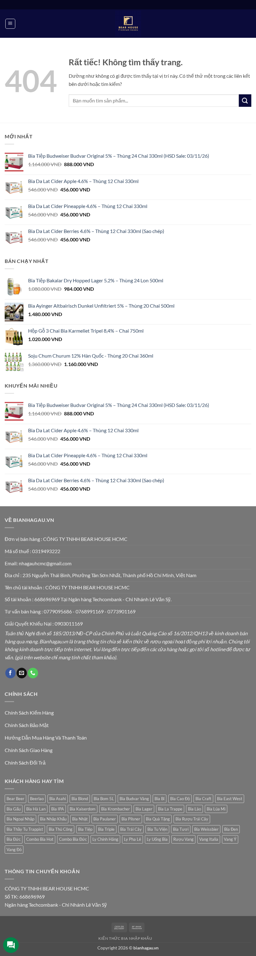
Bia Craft (203, 798)
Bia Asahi (57, 798)
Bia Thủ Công (60, 829)
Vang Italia (208, 839)
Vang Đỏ (14, 849)
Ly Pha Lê (132, 839)
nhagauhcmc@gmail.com (45, 563)
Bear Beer (15, 798)
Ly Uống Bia (157, 839)
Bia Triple (106, 829)
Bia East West (229, 798)
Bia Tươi (181, 829)
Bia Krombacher (115, 808)
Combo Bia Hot (39, 839)
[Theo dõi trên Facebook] (10, 673)
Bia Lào (194, 808)
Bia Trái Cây (131, 829)
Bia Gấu (14, 808)
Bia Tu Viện (157, 829)
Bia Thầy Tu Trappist (25, 829)
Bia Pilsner (130, 818)
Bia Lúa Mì (216, 808)
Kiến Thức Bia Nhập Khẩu (125, 938)
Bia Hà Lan (36, 808)
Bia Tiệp (85, 829)
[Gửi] (245, 100)
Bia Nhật (80, 818)
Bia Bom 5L (104, 798)
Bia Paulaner (104, 818)
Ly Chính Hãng (105, 839)
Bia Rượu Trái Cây (191, 818)
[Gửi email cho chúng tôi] (22, 673)
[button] (10, 24)
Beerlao (37, 798)
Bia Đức (14, 839)
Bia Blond (79, 798)
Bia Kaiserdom (83, 808)
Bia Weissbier (206, 829)
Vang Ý (230, 839)
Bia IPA (57, 808)
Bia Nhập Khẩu (53, 818)
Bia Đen (231, 829)
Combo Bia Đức (73, 839)
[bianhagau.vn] (128, 23)
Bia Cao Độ (180, 798)
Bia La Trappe (170, 808)
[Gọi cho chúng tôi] (33, 673)
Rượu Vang (183, 839)
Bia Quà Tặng (158, 818)
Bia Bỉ (160, 798)
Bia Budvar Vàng (134, 798)
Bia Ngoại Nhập (20, 818)
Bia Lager (143, 808)
